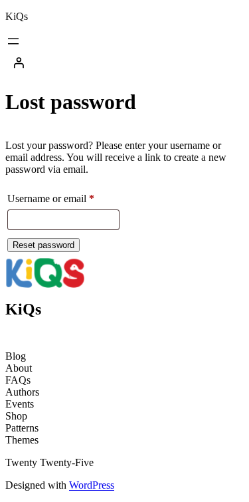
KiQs (16, 16)
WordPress (91, 485)
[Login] (124, 62)
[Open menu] (13, 41)
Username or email (63, 196)
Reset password (43, 245)
